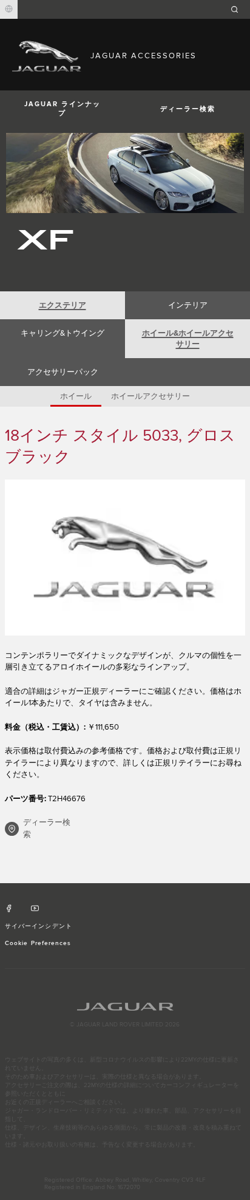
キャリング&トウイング (62, 333)
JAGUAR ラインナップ (62, 108)
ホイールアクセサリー (150, 396)
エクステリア (62, 305)
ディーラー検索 (187, 109)
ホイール (76, 396)
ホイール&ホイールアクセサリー (188, 338)
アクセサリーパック (62, 372)
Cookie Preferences (38, 943)
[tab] (62, 305)
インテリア (188, 305)
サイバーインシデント (38, 926)
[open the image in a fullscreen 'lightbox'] (125, 558)
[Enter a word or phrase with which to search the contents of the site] (238, 9)
